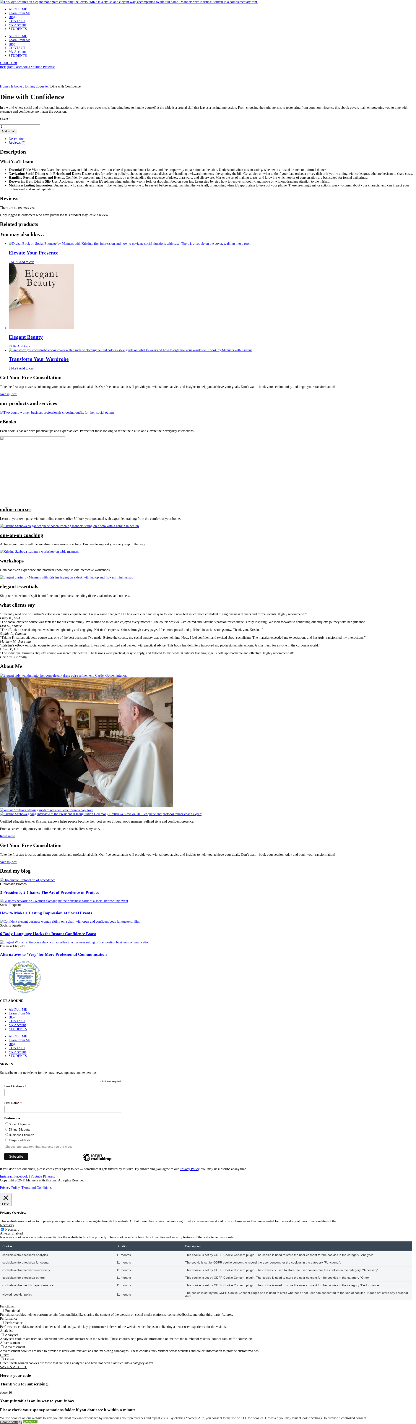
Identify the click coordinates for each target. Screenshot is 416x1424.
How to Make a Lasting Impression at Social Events (46, 913)
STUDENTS (18, 29)
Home (4, 86)
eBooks (8, 421)
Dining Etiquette (36, 86)
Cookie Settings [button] (11, 1422)
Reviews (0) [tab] (17, 142)
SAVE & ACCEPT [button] (13, 1367)
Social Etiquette (19, 1124)
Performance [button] (8, 1318)
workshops (12, 561)
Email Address (15, 1086)
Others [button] (4, 1355)
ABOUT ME (18, 9)
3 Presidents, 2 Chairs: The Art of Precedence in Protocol (50, 892)
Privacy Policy (189, 1169)
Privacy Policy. (10, 1187)
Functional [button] (7, 1306)
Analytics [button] (6, 1330)
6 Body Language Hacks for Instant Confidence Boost (48, 934)
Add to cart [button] (26, 262)
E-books (17, 86)
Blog (12, 17)
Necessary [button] (7, 1225)
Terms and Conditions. (36, 1187)
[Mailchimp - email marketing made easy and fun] (97, 1161)
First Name (13, 1103)
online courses (15, 509)
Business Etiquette (21, 1135)
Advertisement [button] (10, 1343)
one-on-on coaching (21, 535)
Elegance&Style (19, 1140)
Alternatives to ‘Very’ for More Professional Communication (53, 954)
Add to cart (9, 131)
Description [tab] (16, 139)
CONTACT (17, 21)
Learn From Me (19, 13)
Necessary (12, 1229)
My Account (17, 25)
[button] (6, 1392)
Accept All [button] (30, 1422)
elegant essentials (19, 586)
